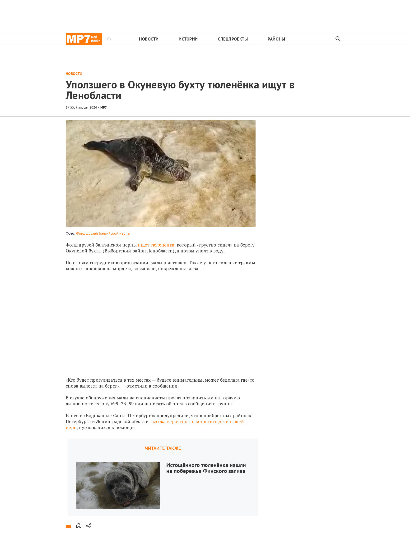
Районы (276, 39)
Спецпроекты (233, 39)
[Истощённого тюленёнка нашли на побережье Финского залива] (163, 477)
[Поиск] (338, 39)
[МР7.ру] (84, 39)
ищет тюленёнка (156, 245)
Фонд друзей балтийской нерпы (103, 233)
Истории (188, 39)
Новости (149, 39)
